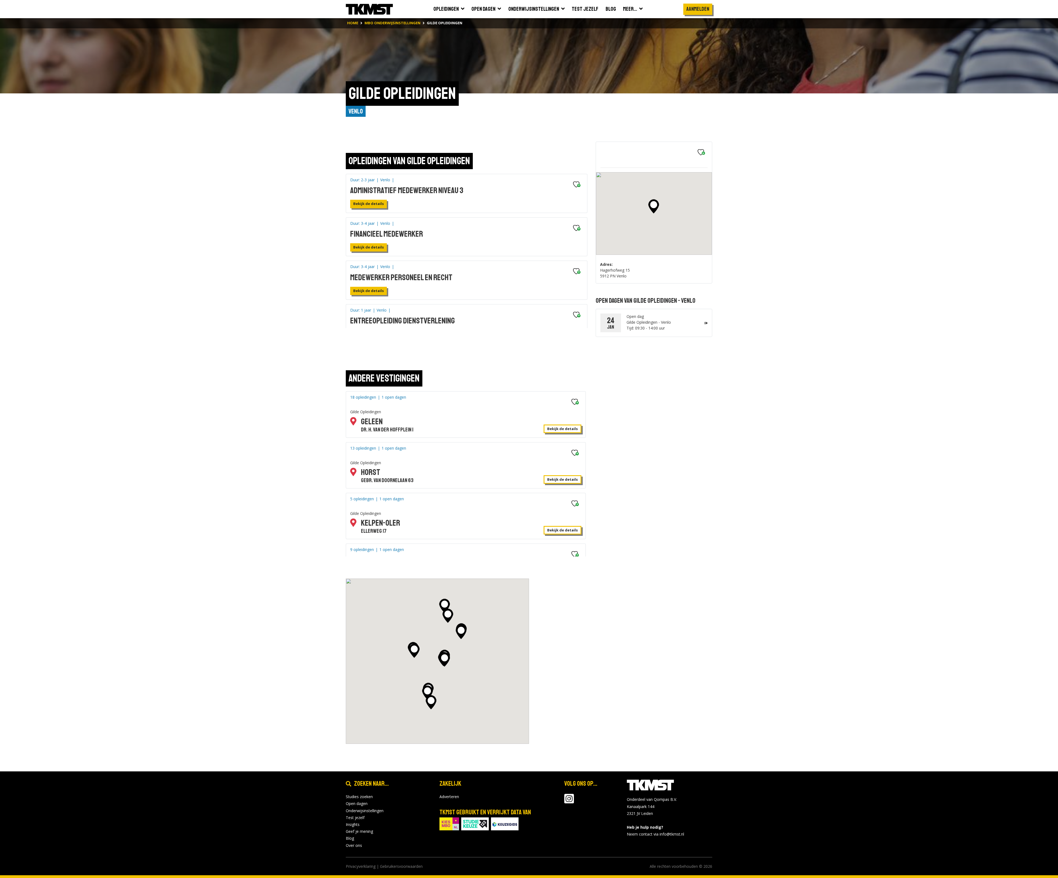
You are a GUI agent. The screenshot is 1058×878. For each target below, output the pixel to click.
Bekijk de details (368, 203)
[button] (653, 206)
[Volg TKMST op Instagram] (569, 801)
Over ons (354, 845)
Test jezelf (355, 817)
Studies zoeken (359, 796)
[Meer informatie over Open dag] (706, 323)
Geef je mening (359, 831)
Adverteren (449, 796)
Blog (350, 838)
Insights (353, 824)
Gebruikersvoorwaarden (401, 866)
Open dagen (357, 803)
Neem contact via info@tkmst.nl (655, 834)
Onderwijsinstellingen (365, 810)
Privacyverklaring (361, 866)
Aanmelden (697, 9)
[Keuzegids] (505, 823)
